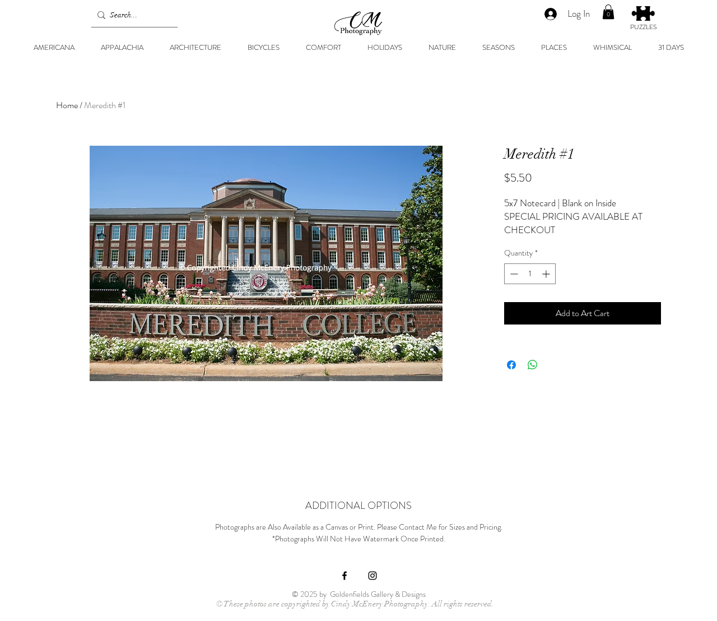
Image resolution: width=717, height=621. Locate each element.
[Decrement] (513, 274)
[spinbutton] (530, 274)
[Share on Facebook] (511, 365)
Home (67, 105)
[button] (608, 11)
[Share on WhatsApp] (532, 365)
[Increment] (547, 274)
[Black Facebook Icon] (344, 575)
